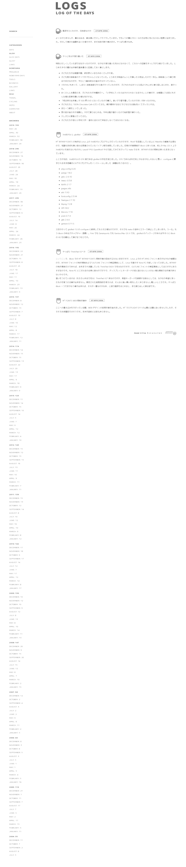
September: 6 (16, 213)
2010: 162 (14, 544)
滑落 (61, 41)
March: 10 (14, 679)
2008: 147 (14, 642)
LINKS (12, 64)
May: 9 (12, 425)
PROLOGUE (14, 72)
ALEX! (12, 53)
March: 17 (14, 334)
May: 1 (12, 767)
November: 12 (16, 304)
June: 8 (13, 224)
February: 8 (15, 535)
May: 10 (13, 474)
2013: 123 (14, 395)
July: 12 (13, 566)
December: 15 (16, 449)
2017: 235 (14, 198)
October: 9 (14, 555)
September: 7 (16, 311)
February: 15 (16, 189)
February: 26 (16, 239)
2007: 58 (13, 692)
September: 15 (16, 460)
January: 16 (15, 782)
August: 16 (14, 463)
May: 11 (13, 277)
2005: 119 (14, 787)
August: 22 (14, 364)
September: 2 (16, 847)
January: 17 (15, 588)
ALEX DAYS (14, 57)
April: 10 (13, 280)
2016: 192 (14, 247)
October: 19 (15, 160)
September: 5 (16, 752)
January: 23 (15, 242)
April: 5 (13, 771)
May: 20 (13, 227)
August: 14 (14, 414)
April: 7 (13, 676)
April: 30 (13, 132)
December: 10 (16, 597)
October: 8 (14, 748)
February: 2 (15, 683)
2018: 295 (14, 148)
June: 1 (13, 763)
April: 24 (13, 231)
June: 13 (13, 372)
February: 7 (15, 485)
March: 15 (14, 824)
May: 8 (12, 623)
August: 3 (14, 706)
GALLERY (13, 86)
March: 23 (14, 284)
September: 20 (16, 657)
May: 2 (12, 816)
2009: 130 (14, 593)
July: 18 (13, 269)
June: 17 (13, 273)
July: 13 (13, 467)
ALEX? (12, 61)
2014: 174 (14, 346)
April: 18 (13, 182)
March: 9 (13, 531)
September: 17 (16, 558)
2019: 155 (14, 125)
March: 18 (14, 383)
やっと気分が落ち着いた (73, 56)
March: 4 (13, 774)
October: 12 (15, 209)
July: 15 (13, 665)
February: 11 (16, 634)
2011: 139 (14, 494)
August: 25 (14, 266)
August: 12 (14, 611)
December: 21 (16, 790)
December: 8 (15, 300)
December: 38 (16, 201)
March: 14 (14, 581)
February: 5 (15, 778)
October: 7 (14, 844)
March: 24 (14, 185)
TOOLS (12, 79)
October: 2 (14, 699)
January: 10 (15, 440)
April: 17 (13, 820)
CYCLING (13, 101)
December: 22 (16, 251)
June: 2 (13, 714)
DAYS (11, 49)
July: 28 (13, 171)
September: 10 (16, 410)
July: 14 (13, 220)
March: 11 (14, 482)
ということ (60, 258)
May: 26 (13, 129)
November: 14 (16, 403)
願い (140, 100)
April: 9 (13, 379)
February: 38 (16, 140)
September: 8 (16, 262)
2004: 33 (13, 836)
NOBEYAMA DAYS (17, 75)
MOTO (11, 105)
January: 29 (15, 143)
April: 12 (13, 429)
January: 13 (15, 637)
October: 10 (15, 604)
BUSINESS (13, 83)
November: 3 (15, 745)
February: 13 (16, 288)
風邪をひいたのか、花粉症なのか (77, 30)
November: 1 (15, 794)
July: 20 (13, 368)
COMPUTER (14, 109)
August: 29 (14, 167)
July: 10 (13, 516)
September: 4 (16, 703)
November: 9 (15, 650)
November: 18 (16, 551)
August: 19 (14, 216)
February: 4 (15, 436)
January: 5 (14, 732)
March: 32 (14, 136)
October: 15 (15, 258)
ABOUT (12, 112)
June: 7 (13, 421)
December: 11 (16, 399)
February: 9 (15, 387)
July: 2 (12, 710)
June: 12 (13, 520)
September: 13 (16, 361)
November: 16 (16, 156)
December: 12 (16, 695)
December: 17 (16, 547)
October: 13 (15, 308)
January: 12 (15, 539)
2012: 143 (14, 445)
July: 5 (12, 418)
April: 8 (13, 330)
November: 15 (16, 353)
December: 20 (16, 646)
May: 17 (13, 376)
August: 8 (14, 513)
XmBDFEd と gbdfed (72, 134)
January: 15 (15, 687)
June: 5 (13, 813)
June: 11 (13, 471)
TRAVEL (12, 98)
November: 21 (16, 205)
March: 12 (14, 432)
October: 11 (15, 798)
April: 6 (13, 721)
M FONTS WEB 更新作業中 (75, 300)
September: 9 (16, 608)
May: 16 (13, 524)
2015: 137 (14, 297)
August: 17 (14, 805)
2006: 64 (13, 737)
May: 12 (13, 326)
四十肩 (137, 38)
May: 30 (13, 178)
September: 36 (16, 163)
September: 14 (16, 509)
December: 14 (16, 350)
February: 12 (16, 337)
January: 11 (15, 341)
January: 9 (14, 292)
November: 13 (16, 502)
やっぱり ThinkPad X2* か (74, 251)
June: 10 (13, 322)
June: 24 (13, 174)
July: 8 (12, 319)
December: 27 (16, 152)
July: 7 (12, 809)
